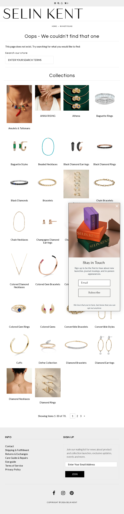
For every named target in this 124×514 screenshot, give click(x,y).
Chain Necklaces (19, 239)
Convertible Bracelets (76, 326)
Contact (9, 446)
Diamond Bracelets (76, 362)
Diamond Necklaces (19, 398)
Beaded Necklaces (47, 164)
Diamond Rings (48, 402)
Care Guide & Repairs (16, 457)
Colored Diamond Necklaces (19, 286)
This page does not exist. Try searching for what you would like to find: (42, 46)
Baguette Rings (104, 115)
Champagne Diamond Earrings (47, 241)
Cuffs (19, 362)
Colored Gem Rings (19, 326)
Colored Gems (47, 326)
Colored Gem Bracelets (47, 284)
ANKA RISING (47, 115)
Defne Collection (48, 362)
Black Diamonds (19, 200)
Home (54, 26)
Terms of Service (14, 465)
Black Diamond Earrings (76, 164)
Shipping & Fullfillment (17, 450)
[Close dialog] (116, 206)
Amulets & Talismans (19, 128)
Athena (76, 115)
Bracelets (48, 200)
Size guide (10, 461)
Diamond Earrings (104, 362)
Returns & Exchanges (16, 453)
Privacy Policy (13, 469)
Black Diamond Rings (104, 164)
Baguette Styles (19, 164)
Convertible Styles (105, 326)
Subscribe (94, 292)
